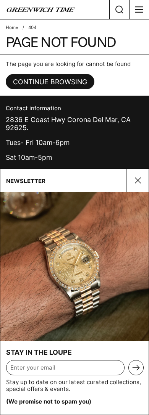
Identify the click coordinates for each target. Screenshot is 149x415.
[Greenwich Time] (55, 9)
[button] (119, 9)
